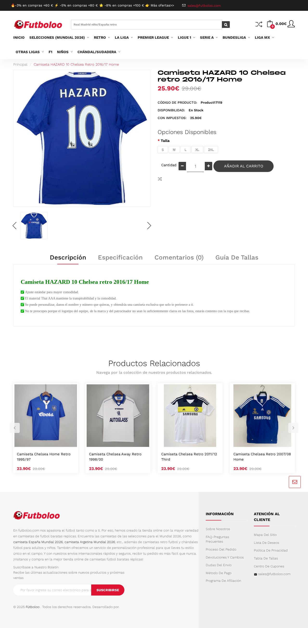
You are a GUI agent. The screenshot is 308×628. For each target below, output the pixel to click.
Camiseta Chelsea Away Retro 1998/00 (115, 457)
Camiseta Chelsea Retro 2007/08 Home (262, 457)
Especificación (120, 257)
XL (197, 150)
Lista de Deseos (266, 543)
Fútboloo (32, 607)
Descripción (68, 257)
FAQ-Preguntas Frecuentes (217, 539)
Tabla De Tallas (266, 558)
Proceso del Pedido (221, 549)
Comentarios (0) (179, 257)
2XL (211, 150)
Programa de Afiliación (223, 581)
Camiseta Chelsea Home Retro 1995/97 (44, 457)
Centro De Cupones (269, 566)
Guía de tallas (236, 257)
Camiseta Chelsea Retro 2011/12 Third (189, 457)
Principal (20, 64)
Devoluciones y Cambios (225, 557)
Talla (165, 141)
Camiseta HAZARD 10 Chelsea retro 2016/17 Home (76, 64)
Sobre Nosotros (218, 529)
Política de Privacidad (271, 550)
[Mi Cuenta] (291, 26)
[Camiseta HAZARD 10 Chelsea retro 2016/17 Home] (34, 225)
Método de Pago (218, 573)
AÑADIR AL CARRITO (243, 166)
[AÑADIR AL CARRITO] (40, 442)
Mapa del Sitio (265, 535)
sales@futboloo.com (274, 574)
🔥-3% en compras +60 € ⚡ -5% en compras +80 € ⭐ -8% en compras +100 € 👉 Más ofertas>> (92, 5)
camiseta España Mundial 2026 (38, 542)
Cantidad (168, 165)
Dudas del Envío (218, 565)
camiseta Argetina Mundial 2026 (89, 542)
